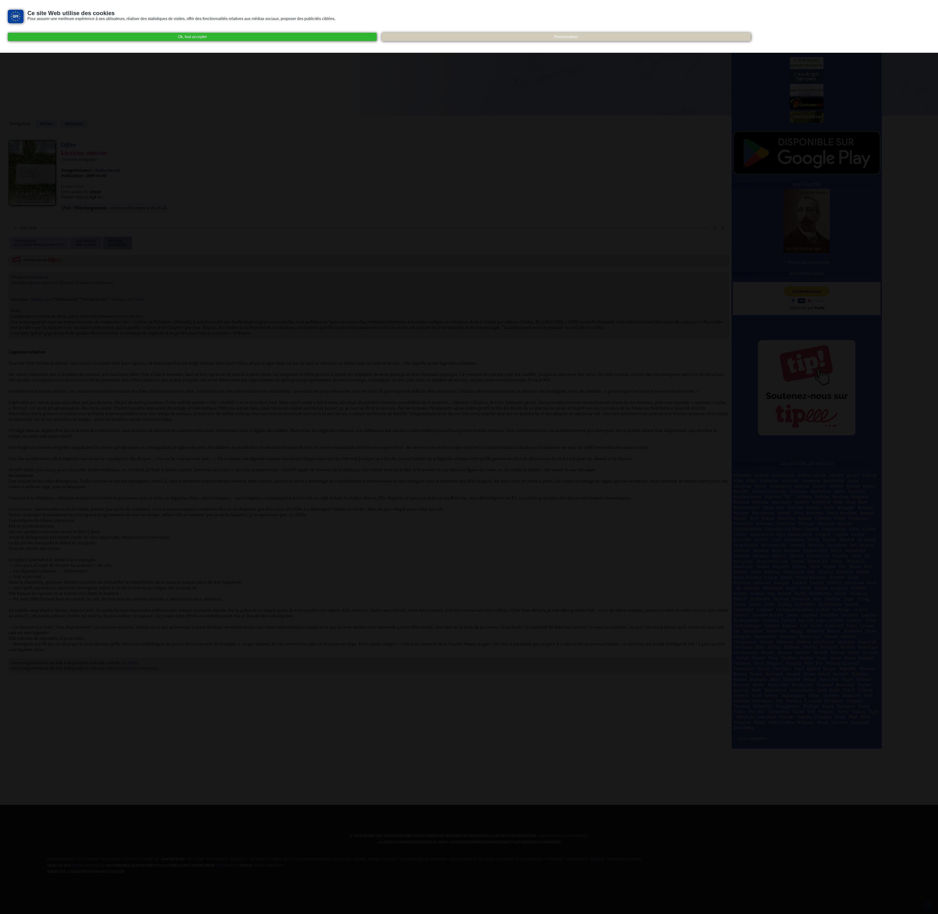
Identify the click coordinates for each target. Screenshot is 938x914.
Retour (46, 124)
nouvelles (73, 124)
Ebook (359, 859)
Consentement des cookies (72, 859)
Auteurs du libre (265, 859)
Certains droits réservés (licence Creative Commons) (62, 282)
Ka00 (79, 186)
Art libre (195, 859)
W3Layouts (226, 865)
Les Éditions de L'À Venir (471, 859)
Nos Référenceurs (624, 859)
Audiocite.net (107, 170)
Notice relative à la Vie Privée (130, 859)
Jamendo (439, 859)
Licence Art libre (127, 299)
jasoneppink (37, 277)
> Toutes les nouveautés (807, 262)
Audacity (238, 859)
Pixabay (597, 859)
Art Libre (128, 663)
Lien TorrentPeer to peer (86, 243)
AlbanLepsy (41, 299)
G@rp (68, 145)
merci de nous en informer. (563, 836)
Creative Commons (138, 668)
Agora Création (269, 865)
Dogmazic (342, 859)
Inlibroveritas (414, 859)
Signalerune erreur (117, 243)
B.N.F (288, 859)
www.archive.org (89, 865)
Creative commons (312, 859)
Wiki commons (529, 859)
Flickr (374, 859)
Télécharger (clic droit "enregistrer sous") (39, 243)
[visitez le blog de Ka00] (806, 121)
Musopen (505, 859)
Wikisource (577, 859)
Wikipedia (554, 859)
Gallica (390, 859)
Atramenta (217, 859)
